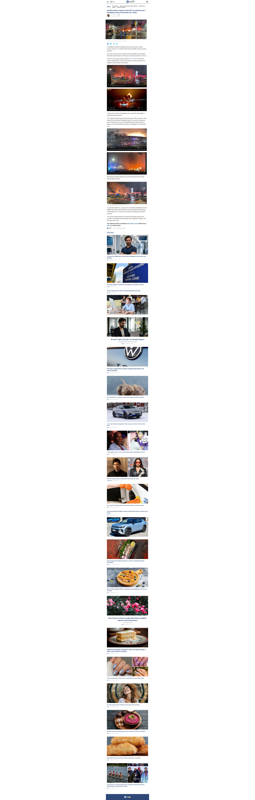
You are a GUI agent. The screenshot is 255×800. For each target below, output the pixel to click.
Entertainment (109, 480)
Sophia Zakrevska (114, 14)
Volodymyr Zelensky (121, 7)
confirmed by (134, 58)
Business (108, 292)
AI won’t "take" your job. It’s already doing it (127, 339)
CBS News (143, 55)
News (108, 372)
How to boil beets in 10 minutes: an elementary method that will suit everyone (125, 397)
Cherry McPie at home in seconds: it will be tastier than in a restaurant (123, 758)
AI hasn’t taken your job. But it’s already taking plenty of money (123, 290)
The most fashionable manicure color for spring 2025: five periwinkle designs (125, 678)
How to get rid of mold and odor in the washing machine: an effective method (125, 505)
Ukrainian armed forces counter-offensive (129, 6)
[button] (126, 29)
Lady (108, 680)
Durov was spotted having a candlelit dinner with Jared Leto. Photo (123, 478)
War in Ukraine (115, 6)
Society (108, 286)
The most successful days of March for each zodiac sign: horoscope (123, 704)
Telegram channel (134, 223)
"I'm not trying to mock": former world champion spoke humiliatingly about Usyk (126, 452)
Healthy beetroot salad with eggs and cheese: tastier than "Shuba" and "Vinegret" (126, 731)
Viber (108, 225)
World (119, 14)
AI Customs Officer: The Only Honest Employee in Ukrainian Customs (125, 284)
